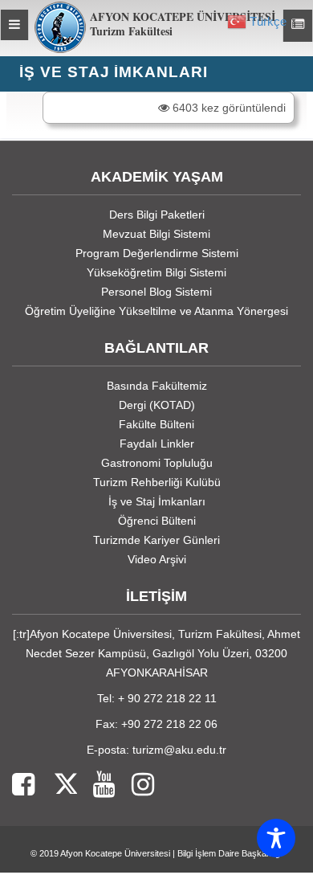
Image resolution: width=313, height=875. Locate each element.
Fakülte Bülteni (156, 424)
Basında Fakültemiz (157, 385)
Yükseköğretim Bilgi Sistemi (156, 272)
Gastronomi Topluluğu (157, 462)
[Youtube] (96, 785)
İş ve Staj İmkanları (156, 501)
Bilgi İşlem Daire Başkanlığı (230, 853)
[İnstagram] (135, 785)
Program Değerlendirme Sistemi (156, 253)
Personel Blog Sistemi (156, 291)
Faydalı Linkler (157, 443)
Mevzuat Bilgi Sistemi (156, 233)
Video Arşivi (157, 559)
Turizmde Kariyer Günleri (156, 540)
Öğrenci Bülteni (157, 520)
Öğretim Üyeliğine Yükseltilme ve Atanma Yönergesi (156, 311)
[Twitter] (56, 785)
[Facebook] (23, 785)
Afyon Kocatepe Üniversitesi (115, 853)
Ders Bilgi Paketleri (157, 214)
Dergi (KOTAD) (157, 405)
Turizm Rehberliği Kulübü (157, 482)
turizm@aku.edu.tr (179, 749)
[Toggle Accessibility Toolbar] (276, 838)
